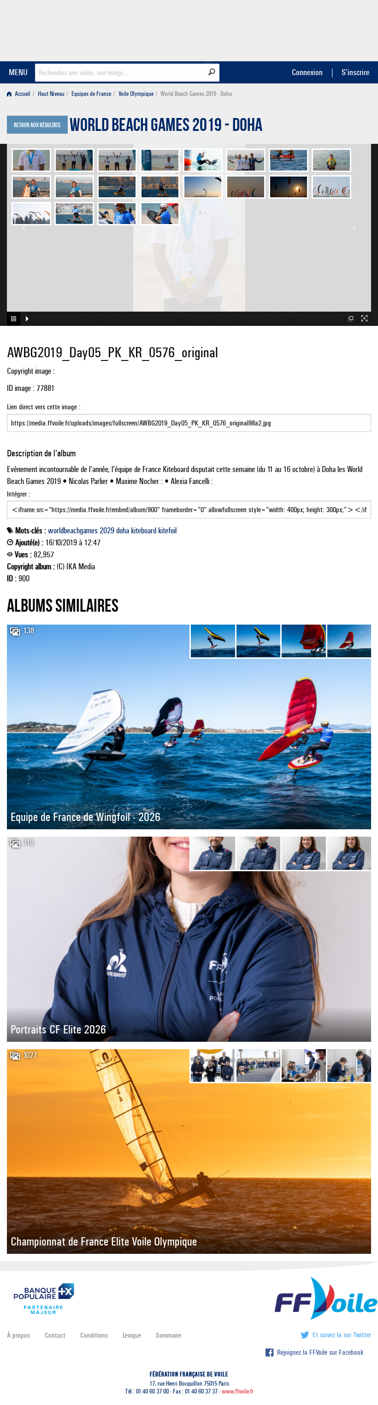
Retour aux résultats (37, 125)
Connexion (307, 72)
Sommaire (168, 1335)
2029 (107, 530)
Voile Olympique (136, 94)
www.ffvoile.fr (238, 1391)
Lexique (132, 1335)
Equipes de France (91, 94)
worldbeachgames (73, 530)
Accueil (21, 94)
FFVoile (313, 29)
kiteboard (143, 530)
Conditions (94, 1335)
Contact (55, 1335)
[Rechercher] (211, 72)
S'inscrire (355, 72)
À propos (18, 1335)
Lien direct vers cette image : (44, 406)
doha (122, 530)
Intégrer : (18, 494)
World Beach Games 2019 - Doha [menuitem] (196, 94)
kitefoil (167, 530)
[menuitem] (20, 94)
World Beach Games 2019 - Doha (166, 127)
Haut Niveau (51, 94)
